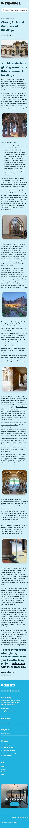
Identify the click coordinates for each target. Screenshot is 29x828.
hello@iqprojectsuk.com (8, 711)
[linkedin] (8, 35)
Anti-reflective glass (7, 454)
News (2, 766)
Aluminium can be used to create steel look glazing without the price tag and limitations (13, 570)
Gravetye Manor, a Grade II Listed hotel (13, 340)
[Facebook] (16, 691)
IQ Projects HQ (5, 745)
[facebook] (2, 35)
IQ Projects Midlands (7, 747)
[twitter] (5, 35)
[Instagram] (5, 691)
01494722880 (5, 708)
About (3, 772)
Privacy (14, 817)
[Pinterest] (8, 691)
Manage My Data (23, 817)
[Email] (2, 691)
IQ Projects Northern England (9, 753)
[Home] (11, 5)
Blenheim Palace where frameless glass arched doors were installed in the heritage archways (14, 409)
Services (3, 769)
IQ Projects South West (8, 750)
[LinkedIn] (10, 691)
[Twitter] (19, 691)
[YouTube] (13, 691)
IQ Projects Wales (6, 755)
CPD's (3, 774)
